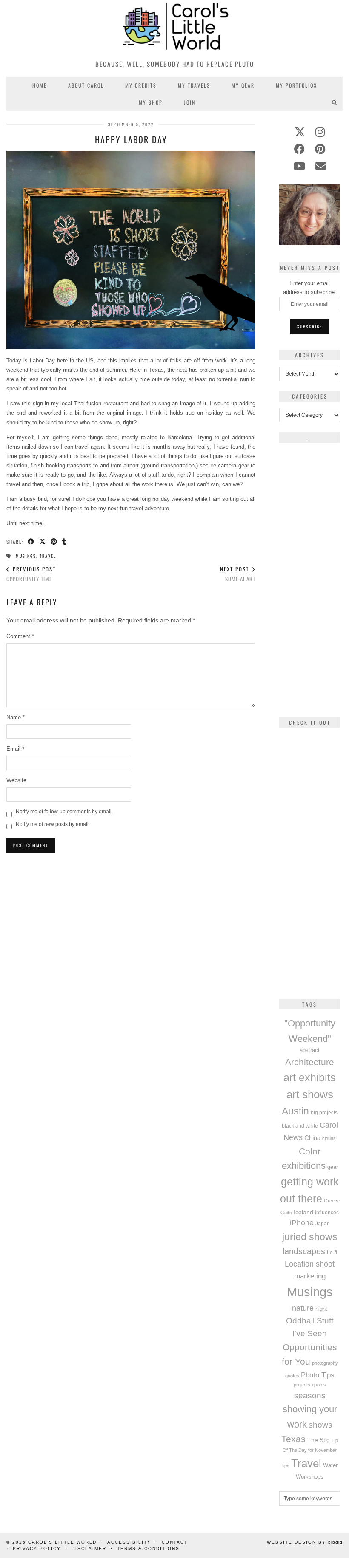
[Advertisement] (130, 918)
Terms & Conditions (148, 1548)
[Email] (320, 166)
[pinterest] (320, 149)
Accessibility (129, 1542)
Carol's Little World (62, 1542)
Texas (293, 1439)
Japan (322, 1223)
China (312, 1137)
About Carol (86, 85)
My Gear (243, 85)
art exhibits (309, 1077)
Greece (332, 1200)
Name (15, 717)
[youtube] (299, 166)
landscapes (304, 1251)
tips (285, 1465)
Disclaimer (89, 1548)
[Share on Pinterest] (54, 542)
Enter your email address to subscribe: (309, 287)
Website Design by (305, 1542)
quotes (319, 1384)
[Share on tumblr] (64, 542)
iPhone (302, 1223)
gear (332, 1167)
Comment (20, 636)
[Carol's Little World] (174, 27)
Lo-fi (332, 1252)
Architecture (309, 1062)
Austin (295, 1111)
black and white (300, 1126)
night (321, 1309)
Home (39, 85)
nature (303, 1308)
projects (302, 1384)
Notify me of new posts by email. (53, 824)
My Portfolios (296, 85)
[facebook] (299, 149)
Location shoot (310, 1264)
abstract (310, 1050)
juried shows (310, 1236)
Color (309, 1151)
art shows (309, 1094)
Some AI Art (237, 574)
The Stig (318, 1440)
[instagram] (320, 132)
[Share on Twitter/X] (43, 542)
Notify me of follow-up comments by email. (64, 811)
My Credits (141, 85)
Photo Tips (318, 1375)
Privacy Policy (37, 1548)
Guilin (286, 1212)
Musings (26, 556)
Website (16, 780)
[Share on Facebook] (31, 542)
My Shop (151, 102)
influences (327, 1213)
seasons (310, 1395)
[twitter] (300, 132)
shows (320, 1424)
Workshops (309, 1476)
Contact (175, 1542)
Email (15, 749)
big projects (324, 1112)
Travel (48, 556)
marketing (310, 1276)
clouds (329, 1138)
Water (330, 1465)
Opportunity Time (31, 574)
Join (189, 102)
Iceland (303, 1212)
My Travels (194, 85)
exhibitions (304, 1165)
